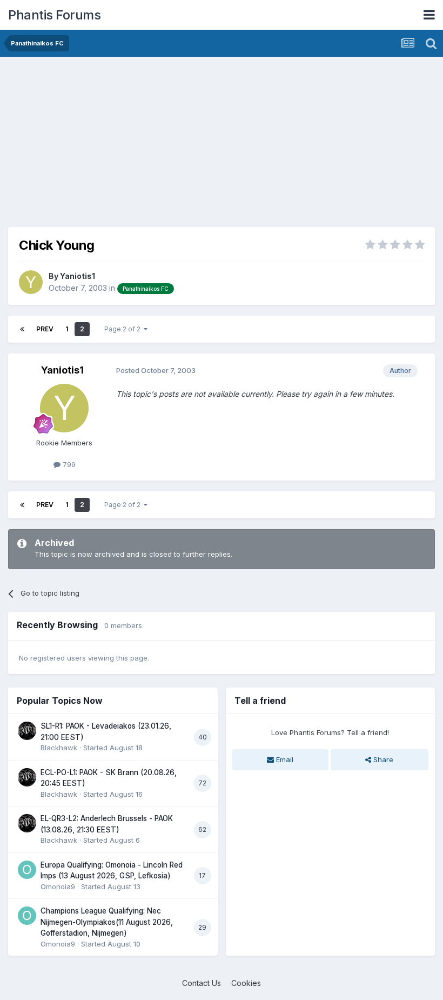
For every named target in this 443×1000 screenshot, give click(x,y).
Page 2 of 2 (124, 329)
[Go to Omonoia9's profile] (27, 870)
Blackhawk (59, 747)
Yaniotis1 (77, 276)
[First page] (22, 329)
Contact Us (201, 983)
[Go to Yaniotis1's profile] (31, 282)
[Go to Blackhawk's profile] (27, 731)
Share (382, 759)
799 (68, 464)
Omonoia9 (58, 886)
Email (283, 759)
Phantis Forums (54, 15)
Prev (44, 329)
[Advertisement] (134, 140)
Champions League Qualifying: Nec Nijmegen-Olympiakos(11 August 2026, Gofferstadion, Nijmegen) (107, 921)
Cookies (246, 983)
